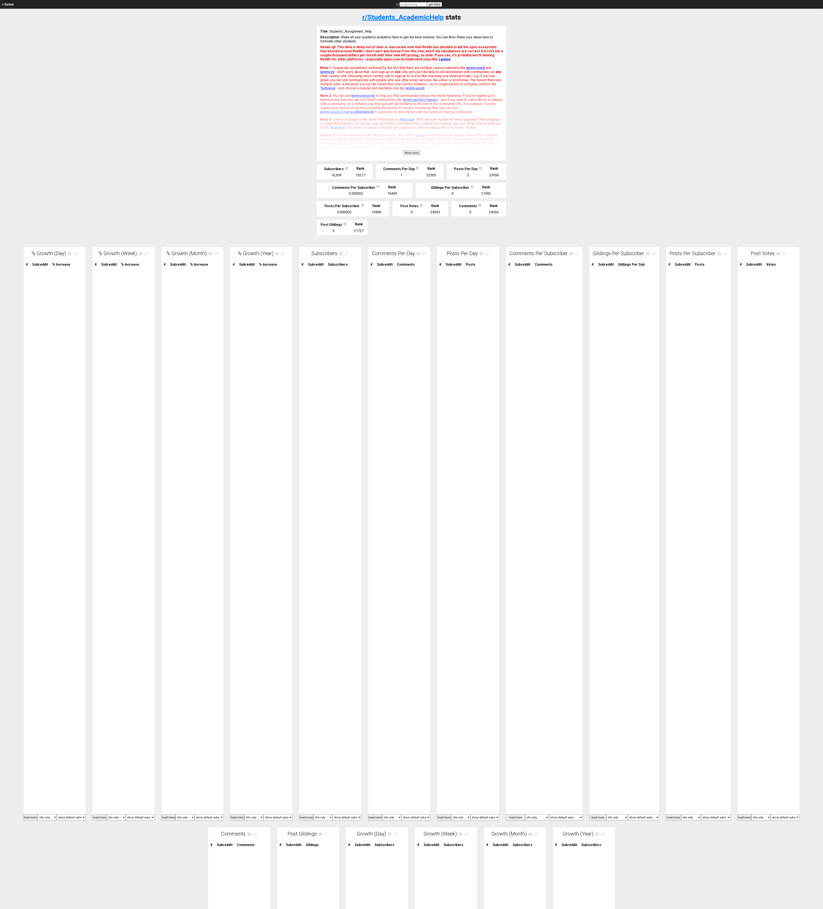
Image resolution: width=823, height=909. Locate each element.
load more (30, 817)
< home (8, 4)
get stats (434, 4)
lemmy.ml (327, 72)
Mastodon (407, 119)
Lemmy (444, 59)
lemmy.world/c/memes (420, 100)
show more (412, 152)
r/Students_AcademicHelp (403, 17)
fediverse (328, 88)
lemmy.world (475, 68)
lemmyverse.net (363, 96)
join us (395, 147)
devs (420, 135)
